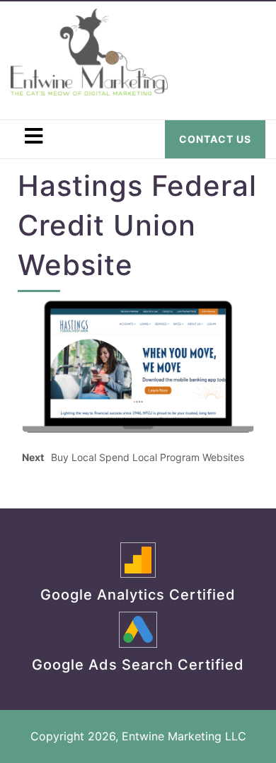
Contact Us (215, 139)
